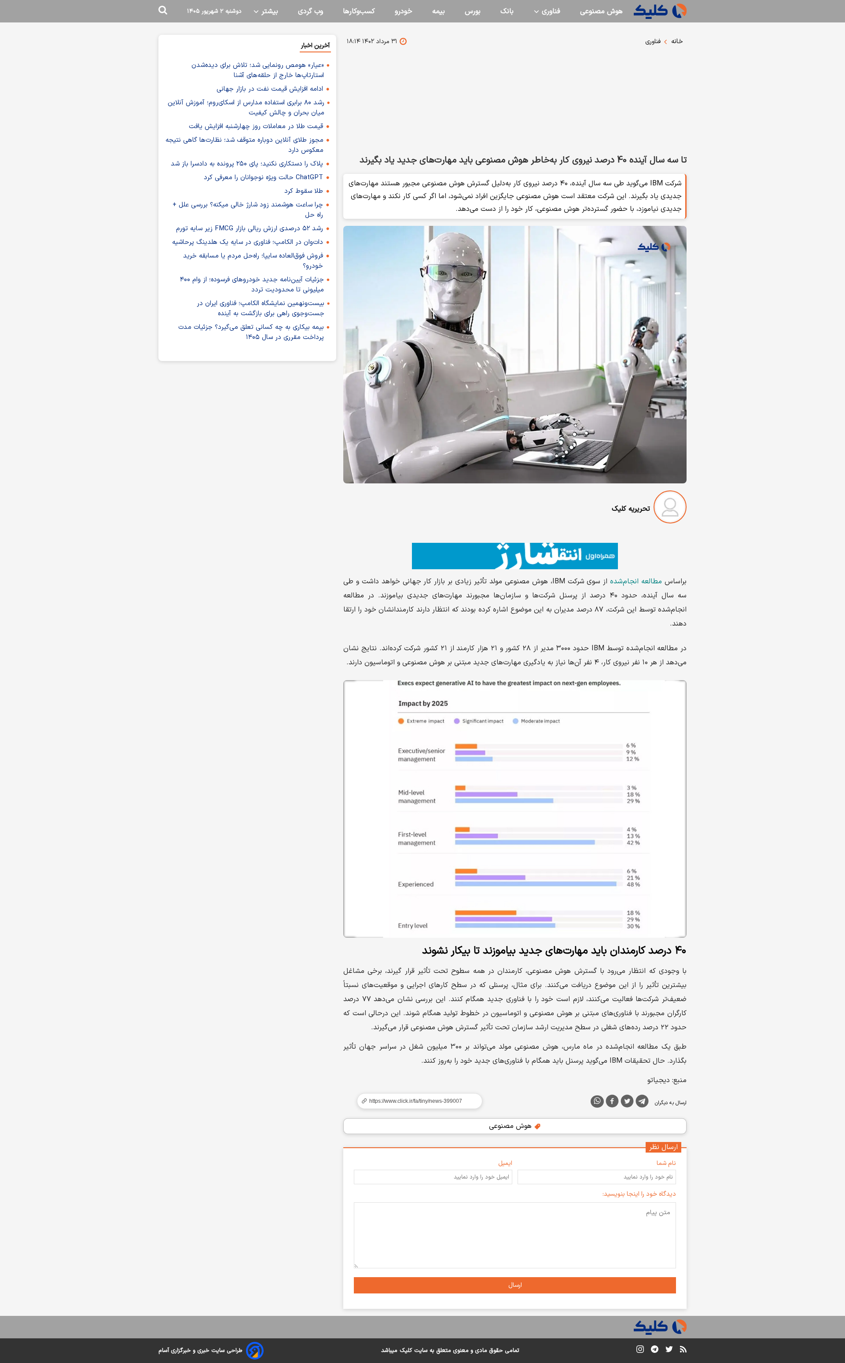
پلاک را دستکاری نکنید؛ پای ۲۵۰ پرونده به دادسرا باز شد (247, 164)
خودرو (403, 11)
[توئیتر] (627, 1102)
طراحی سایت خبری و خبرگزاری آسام (200, 1350)
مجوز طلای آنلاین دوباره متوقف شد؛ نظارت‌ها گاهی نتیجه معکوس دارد (244, 145)
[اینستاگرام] (640, 1350)
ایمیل (505, 1163)
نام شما (666, 1163)
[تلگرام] (642, 1102)
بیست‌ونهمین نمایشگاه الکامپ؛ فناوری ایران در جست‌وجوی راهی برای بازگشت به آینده (260, 308)
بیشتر (268, 11)
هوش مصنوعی (601, 11)
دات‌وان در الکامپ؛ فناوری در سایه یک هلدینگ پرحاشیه (247, 242)
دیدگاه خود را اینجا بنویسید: (639, 1194)
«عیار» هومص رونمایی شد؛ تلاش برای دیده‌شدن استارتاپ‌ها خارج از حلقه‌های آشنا (257, 70)
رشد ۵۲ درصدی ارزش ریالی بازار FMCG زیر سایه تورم (249, 229)
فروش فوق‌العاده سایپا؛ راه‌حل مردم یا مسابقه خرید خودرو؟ (253, 261)
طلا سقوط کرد (303, 191)
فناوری (550, 11)
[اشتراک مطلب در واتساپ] (597, 1101)
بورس (473, 11)
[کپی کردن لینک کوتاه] (416, 1101)
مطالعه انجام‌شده (636, 581)
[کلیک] (660, 11)
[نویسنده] (670, 508)
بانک (507, 11)
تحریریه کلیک (631, 509)
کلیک (406, 1350)
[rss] (683, 1350)
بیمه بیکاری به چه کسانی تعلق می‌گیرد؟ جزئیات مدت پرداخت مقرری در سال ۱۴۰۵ (251, 332)
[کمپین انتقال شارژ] (515, 556)
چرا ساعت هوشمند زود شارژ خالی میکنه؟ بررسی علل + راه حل (248, 210)
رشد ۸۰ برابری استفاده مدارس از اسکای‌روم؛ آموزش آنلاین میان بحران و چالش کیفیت (246, 108)
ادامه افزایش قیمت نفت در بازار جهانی (270, 89)
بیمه (438, 11)
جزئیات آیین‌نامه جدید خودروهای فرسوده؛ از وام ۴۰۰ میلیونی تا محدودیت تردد (252, 285)
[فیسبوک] (612, 1102)
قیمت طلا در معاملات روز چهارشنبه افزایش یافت (256, 127)
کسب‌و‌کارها (359, 11)
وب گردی (310, 11)
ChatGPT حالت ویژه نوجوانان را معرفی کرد (263, 178)
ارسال (515, 1285)
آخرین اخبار (315, 45)
